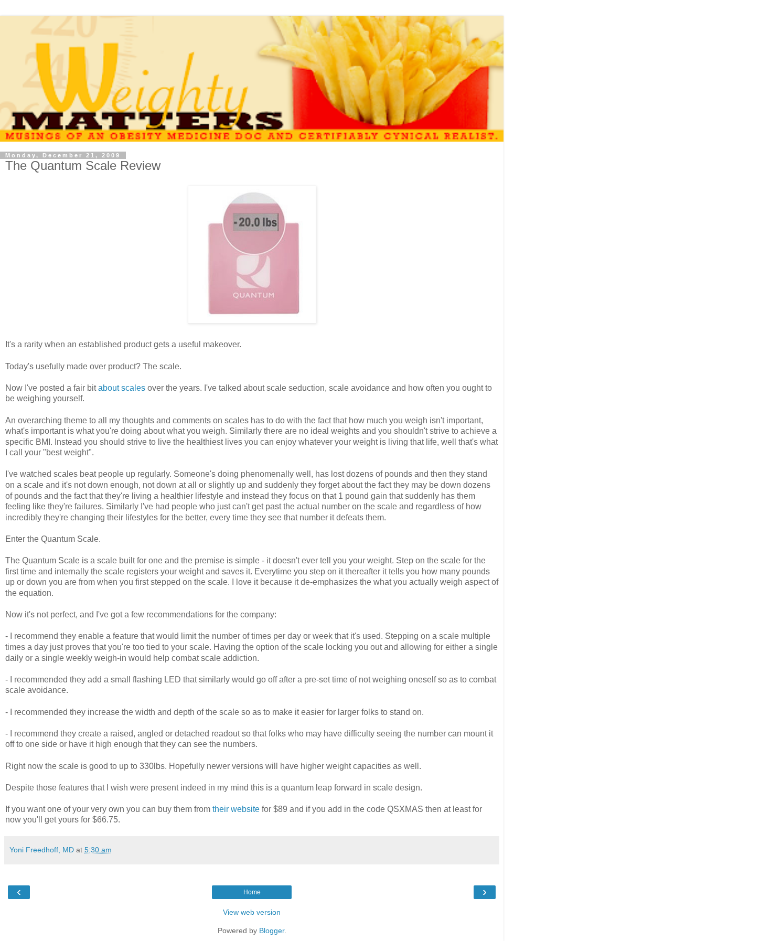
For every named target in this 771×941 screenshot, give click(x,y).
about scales (121, 387)
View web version (252, 912)
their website (236, 809)
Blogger (271, 930)
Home (252, 892)
